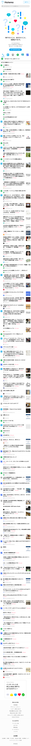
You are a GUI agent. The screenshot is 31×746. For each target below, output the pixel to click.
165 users (14, 612)
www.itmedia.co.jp (8, 208)
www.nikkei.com (8, 150)
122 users (10, 496)
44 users (24, 652)
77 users (19, 148)
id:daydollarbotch (8, 71)
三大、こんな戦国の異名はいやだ (10, 563)
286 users (12, 399)
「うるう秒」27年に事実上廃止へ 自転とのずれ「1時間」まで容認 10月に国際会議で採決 (13, 205)
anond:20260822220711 (9, 521)
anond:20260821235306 (10, 470)
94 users (13, 131)
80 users (6, 206)
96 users (28, 608)
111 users (21, 221)
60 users (20, 563)
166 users (13, 468)
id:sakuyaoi (7, 538)
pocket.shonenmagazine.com (11, 388)
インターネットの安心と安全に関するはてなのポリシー (12, 686)
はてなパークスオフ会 (8, 420)
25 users (8, 241)
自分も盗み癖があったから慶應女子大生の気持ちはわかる (16, 483)
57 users (5, 342)
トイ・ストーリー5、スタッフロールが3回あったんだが (16, 461)
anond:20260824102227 (10, 348)
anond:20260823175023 (10, 437)
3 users (12, 536)
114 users (5, 169)
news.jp (6, 243)
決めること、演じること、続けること (11, 439)
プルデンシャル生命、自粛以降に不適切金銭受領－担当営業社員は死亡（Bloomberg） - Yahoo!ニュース (13, 85)
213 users (5, 525)
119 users (15, 177)
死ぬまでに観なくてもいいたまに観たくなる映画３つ (15, 656)
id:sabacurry (7, 422)
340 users (5, 669)
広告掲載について (25, 738)
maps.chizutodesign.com (10, 412)
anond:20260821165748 (9, 614)
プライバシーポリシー (15, 707)
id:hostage (7, 509)
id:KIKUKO (7, 361)
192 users (9, 452)
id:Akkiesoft (7, 630)
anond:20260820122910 (10, 649)
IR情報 (8, 738)
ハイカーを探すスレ (7, 628)
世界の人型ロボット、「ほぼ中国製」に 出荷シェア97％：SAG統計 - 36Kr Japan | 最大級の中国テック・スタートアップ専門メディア (13, 376)
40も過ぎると (6, 435)
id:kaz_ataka (7, 515)
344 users (12, 675)
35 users (17, 643)
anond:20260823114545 (10, 464)
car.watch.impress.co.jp (9, 289)
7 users (4, 462)
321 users (21, 370)
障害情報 (15, 727)
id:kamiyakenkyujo (8, 503)
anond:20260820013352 (10, 659)
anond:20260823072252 (10, 454)
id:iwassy (6, 406)
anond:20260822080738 (10, 586)
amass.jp (6, 262)
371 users (5, 232)
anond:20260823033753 (10, 486)
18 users (15, 347)
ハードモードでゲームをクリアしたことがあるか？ (14, 608)
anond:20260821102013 (10, 636)
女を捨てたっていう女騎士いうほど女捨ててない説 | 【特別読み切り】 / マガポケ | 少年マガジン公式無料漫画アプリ (13, 385)
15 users (13, 624)
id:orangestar (7, 432)
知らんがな (5, 143)
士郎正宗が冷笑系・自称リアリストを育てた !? (14, 647)
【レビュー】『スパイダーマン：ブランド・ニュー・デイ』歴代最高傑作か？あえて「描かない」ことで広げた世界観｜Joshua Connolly (13, 340)
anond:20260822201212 (9, 526)
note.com (6, 228)
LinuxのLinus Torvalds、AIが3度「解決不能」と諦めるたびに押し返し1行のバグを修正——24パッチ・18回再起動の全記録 (13, 299)
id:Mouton (7, 335)
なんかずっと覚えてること (9, 643)
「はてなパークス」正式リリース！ (12, 58)
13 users (5, 96)
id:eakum (6, 192)
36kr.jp (6, 380)
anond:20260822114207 (10, 564)
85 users (20, 260)
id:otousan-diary (8, 582)
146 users (5, 138)
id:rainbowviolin (8, 267)
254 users (14, 603)
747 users (9, 542)
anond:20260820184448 (10, 645)
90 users (14, 279)
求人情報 (12, 738)
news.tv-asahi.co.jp (9, 77)
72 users (16, 513)
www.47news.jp (8, 234)
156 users (12, 435)
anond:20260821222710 (9, 598)
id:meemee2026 (8, 110)
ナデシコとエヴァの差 (8, 347)
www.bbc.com (7, 156)
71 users (20, 590)
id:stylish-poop (8, 458)
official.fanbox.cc (8, 188)
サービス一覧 (15, 723)
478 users (5, 254)
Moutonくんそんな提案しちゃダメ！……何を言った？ (15, 270)
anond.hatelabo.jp (8, 295)
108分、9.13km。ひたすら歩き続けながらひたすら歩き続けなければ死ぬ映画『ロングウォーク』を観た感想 (13, 602)
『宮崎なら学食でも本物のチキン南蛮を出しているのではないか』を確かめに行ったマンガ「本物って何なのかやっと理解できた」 (13, 123)
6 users (12, 663)
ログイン (27, 2)
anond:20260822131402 (10, 560)
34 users (17, 212)
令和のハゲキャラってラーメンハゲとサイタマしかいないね (16, 573)
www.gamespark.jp (8, 98)
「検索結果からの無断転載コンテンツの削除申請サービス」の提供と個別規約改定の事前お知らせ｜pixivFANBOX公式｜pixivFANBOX (13, 183)
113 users (17, 490)
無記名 (4, 547)
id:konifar (6, 442)
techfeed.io (7, 302)
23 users (13, 618)
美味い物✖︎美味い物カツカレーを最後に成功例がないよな (16, 523)
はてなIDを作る (15, 49)
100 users (13, 530)
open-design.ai (8, 428)
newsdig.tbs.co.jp (8, 201)
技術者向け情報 (18, 738)
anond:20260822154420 (10, 554)
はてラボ (15, 725)
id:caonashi (7, 144)
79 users (16, 287)
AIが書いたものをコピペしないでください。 (13, 668)
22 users (5, 186)
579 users (20, 426)
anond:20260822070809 (10, 592)
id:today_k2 (7, 160)
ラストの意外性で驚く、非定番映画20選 (12, 652)
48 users (22, 73)
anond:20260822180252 (10, 544)
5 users (4, 484)
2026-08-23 (6, 430)
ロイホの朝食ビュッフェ (8, 328)
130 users (5, 441)
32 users (26, 647)
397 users (5, 315)
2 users (8, 306)
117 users (20, 247)
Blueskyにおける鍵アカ (8, 79)
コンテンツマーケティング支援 (16, 740)
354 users (16, 364)
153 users (20, 227)
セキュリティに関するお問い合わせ (15, 715)
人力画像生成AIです (7, 639)
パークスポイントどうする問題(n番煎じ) (12, 159)
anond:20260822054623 (10, 576)
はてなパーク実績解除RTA (9, 473)
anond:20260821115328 (9, 626)
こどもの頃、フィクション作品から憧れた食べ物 (14, 190)
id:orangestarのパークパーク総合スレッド (13, 334)
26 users (5, 596)
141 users (5, 410)
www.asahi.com (8, 249)
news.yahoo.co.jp (8, 88)
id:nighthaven (7, 81)
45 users (11, 86)
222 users (24, 584)
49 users (18, 323)
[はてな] (7, 2)
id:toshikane (7, 550)
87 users (20, 300)
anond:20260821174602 (9, 610)
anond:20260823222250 (10, 366)
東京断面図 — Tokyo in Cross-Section (12, 409)
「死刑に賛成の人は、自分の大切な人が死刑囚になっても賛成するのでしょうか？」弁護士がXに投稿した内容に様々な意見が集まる (13, 312)
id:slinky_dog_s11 (8, 605)
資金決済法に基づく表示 (15, 713)
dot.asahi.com (7, 280)
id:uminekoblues (8, 393)
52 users (5, 125)
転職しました (6, 415)
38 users (14, 639)
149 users (17, 386)
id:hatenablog (7, 308)
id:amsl (6, 118)
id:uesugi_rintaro (8, 480)
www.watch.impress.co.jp (10, 214)
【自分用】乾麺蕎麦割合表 (9, 552)
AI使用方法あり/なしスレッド (10, 457)
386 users (5, 378)
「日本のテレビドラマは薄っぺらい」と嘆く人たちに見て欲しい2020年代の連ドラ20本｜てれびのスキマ (13, 398)
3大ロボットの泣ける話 (8, 364)
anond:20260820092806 (10, 654)
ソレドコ (15, 731)
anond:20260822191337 (10, 532)
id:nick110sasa (8, 272)
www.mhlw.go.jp (8, 140)
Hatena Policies (15, 717)
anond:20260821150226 (9, 620)
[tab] (3, 55)
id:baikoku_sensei (8, 66)
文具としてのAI (6, 112)
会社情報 (3, 738)
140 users (17, 328)
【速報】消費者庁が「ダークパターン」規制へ (13, 231)
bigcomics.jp (7, 677)
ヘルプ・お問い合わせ (15, 709)
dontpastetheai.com (9, 671)
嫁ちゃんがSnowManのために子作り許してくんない (15, 595)
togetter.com (7, 127)
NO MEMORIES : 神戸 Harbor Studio (11, 506)
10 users (13, 634)
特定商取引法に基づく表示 (15, 711)
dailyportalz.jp (7, 331)
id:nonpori (7, 104)
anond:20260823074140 (10, 498)
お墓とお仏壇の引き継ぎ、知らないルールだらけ (14, 360)
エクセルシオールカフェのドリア (10, 403)
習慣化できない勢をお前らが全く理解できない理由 (14, 517)
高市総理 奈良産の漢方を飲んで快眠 (11, 73)
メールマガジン (15, 729)
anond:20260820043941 (10, 665)
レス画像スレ (6, 65)
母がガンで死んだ (7, 612)
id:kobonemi (7, 570)
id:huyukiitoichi (8, 492)
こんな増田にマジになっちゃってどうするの (13, 292)
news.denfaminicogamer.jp (10, 357)
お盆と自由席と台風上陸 (8, 390)
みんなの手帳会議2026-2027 (10, 117)
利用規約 (15, 705)
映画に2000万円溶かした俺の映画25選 (12, 584)
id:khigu (6, 448)
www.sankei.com (8, 256)
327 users (5, 519)
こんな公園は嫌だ (7, 69)
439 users (18, 355)
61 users (20, 154)
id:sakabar (7, 418)
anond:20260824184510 (10, 133)
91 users (4, 574)
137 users (5, 293)
